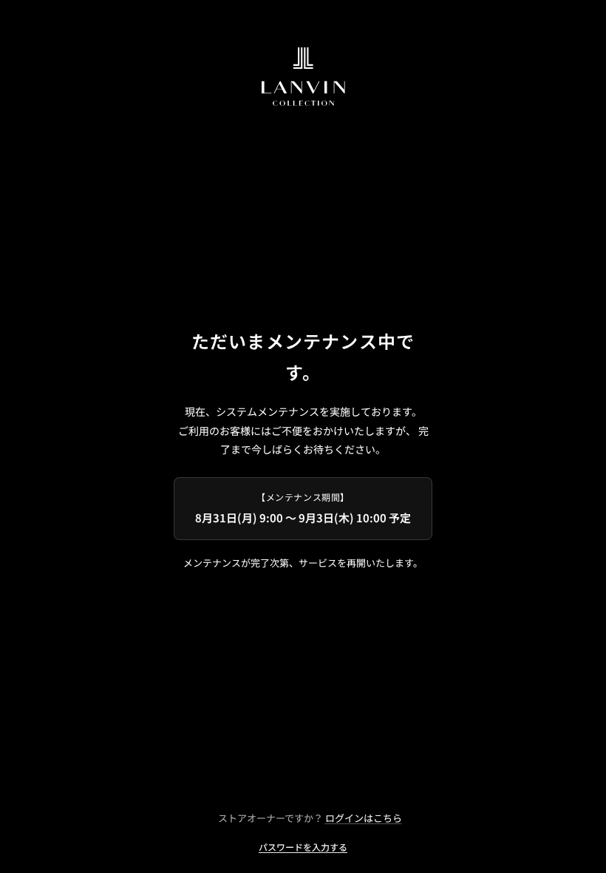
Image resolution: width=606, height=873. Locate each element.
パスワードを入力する (303, 846)
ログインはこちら (363, 818)
